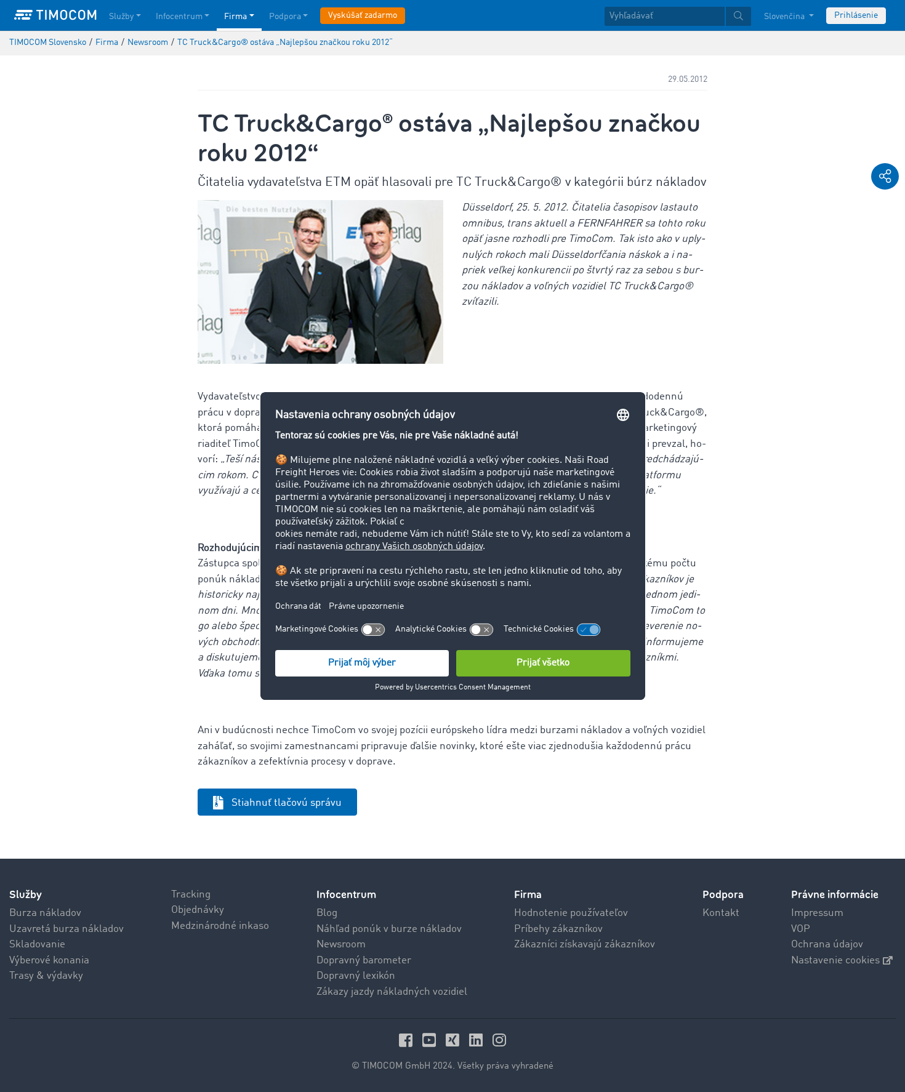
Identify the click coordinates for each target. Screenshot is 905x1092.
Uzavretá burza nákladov (66, 929)
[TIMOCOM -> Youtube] (431, 1040)
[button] (885, 176)
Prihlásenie (856, 15)
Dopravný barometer (363, 960)
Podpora (285, 16)
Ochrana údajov (827, 944)
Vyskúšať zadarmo (362, 15)
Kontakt (720, 913)
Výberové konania (49, 960)
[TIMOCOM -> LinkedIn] (477, 1040)
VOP (800, 929)
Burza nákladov (45, 913)
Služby (121, 16)
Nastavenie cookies (835, 960)
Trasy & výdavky (46, 976)
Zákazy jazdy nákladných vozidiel (391, 992)
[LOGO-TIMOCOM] (55, 15)
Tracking (191, 894)
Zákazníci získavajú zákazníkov (584, 944)
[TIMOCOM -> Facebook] (407, 1040)
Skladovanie (37, 944)
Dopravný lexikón (355, 976)
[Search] (738, 16)
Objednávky (197, 910)
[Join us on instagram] (499, 1040)
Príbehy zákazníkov (558, 929)
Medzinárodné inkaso (220, 926)
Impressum (817, 913)
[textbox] (678, 16)
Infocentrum (179, 16)
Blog (326, 913)
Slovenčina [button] (785, 16)
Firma (235, 16)
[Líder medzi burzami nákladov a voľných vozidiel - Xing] (454, 1040)
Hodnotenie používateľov (571, 913)
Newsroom (341, 944)
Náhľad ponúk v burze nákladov (389, 929)
